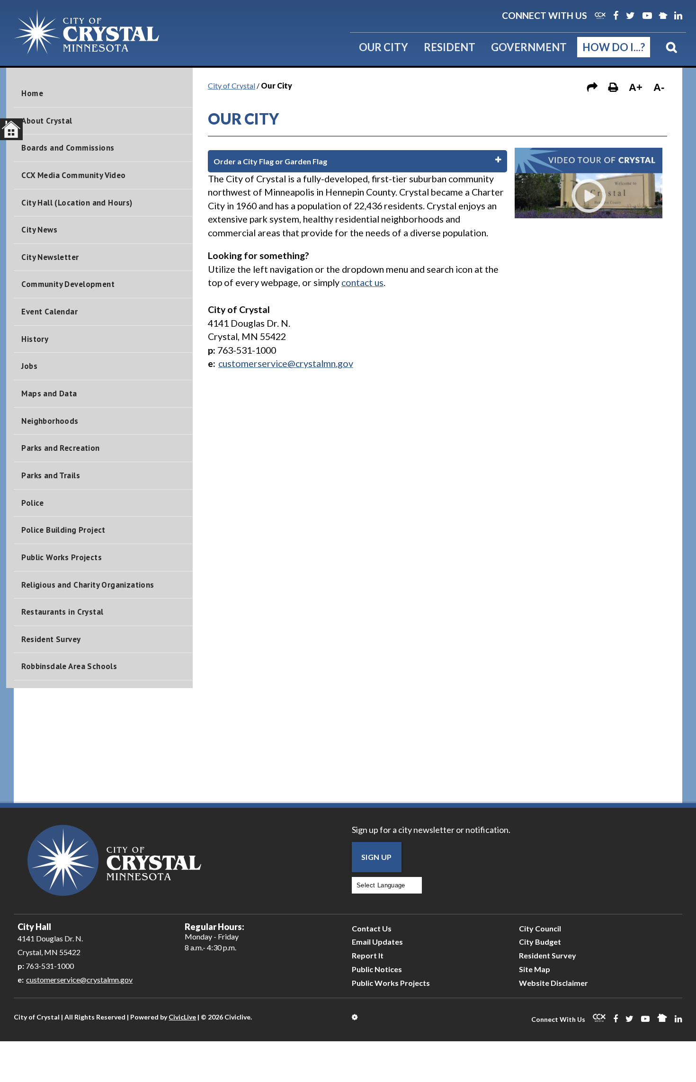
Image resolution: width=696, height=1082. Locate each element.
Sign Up (376, 856)
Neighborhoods (49, 421)
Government (529, 47)
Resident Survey (50, 639)
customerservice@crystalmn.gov (79, 979)
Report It (368, 955)
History (34, 339)
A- (658, 87)
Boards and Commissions (67, 148)
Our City (383, 47)
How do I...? (613, 47)
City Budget (540, 941)
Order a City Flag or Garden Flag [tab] (270, 161)
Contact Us (372, 928)
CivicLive (182, 1017)
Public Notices (377, 969)
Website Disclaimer (553, 982)
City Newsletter (50, 257)
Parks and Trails (50, 475)
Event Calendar (49, 311)
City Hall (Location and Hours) (76, 202)
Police (32, 503)
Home (32, 93)
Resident (449, 47)
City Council (540, 928)
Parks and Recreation (60, 448)
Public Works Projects (61, 557)
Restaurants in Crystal (62, 612)
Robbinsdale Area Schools (69, 666)
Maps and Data (49, 393)
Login (355, 1017)
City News (39, 229)
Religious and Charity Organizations (87, 585)
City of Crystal (231, 85)
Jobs (29, 366)
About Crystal (46, 121)
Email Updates (377, 941)
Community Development (68, 284)
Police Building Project (63, 530)
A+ (635, 87)
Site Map (534, 969)
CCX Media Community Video (73, 175)
